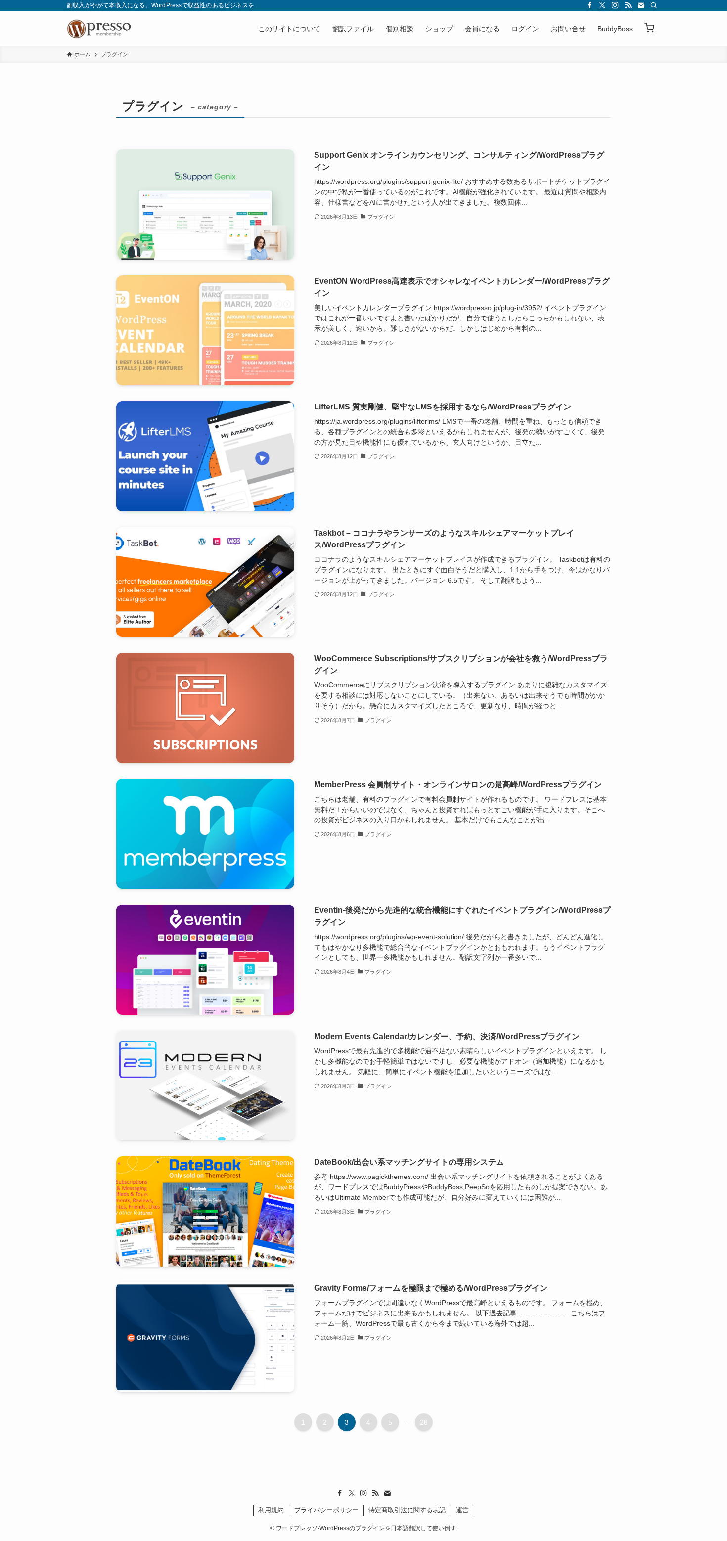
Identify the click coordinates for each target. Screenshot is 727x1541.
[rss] (628, 5)
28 (424, 1422)
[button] (649, 28)
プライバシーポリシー (326, 1510)
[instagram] (615, 5)
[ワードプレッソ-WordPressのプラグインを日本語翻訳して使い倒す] (101, 29)
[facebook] (589, 5)
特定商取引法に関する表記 (407, 1510)
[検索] (653, 5)
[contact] (641, 5)
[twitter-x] (602, 5)
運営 (462, 1510)
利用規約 (271, 1510)
